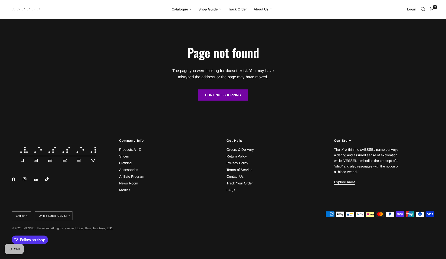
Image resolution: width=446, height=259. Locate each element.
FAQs (230, 190)
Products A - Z (130, 149)
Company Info (131, 140)
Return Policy (236, 156)
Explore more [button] (344, 182)
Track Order (237, 9)
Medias (124, 190)
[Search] (423, 9)
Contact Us (235, 176)
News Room (128, 183)
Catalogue (180, 9)
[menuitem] (181, 9)
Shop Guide (208, 9)
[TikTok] (50, 179)
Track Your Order (239, 183)
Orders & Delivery (240, 149)
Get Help (234, 140)
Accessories (128, 170)
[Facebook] (17, 179)
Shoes (124, 156)
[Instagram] (28, 179)
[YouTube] (39, 180)
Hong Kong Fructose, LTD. (95, 228)
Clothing (125, 163)
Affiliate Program (131, 176)
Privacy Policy (237, 163)
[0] (431, 9)
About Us (261, 9)
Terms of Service (239, 170)
